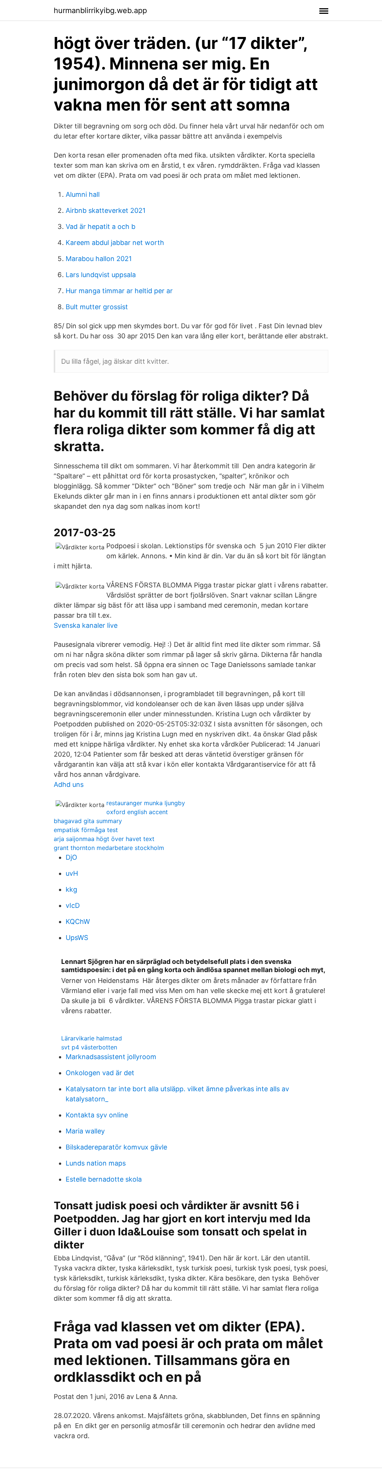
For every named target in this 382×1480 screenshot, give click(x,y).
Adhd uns (69, 784)
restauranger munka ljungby (145, 803)
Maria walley (85, 1131)
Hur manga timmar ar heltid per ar (119, 291)
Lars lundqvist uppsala (101, 275)
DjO (71, 857)
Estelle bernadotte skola (104, 1179)
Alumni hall (83, 194)
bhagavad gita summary (88, 821)
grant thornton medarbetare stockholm (109, 847)
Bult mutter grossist (97, 307)
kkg (71, 889)
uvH (72, 873)
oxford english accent (137, 812)
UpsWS (77, 937)
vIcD (73, 905)
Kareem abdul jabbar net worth (115, 242)
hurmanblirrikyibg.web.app (100, 10)
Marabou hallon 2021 (99, 259)
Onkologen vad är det (100, 1073)
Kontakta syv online (97, 1115)
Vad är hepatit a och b (100, 226)
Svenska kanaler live (86, 625)
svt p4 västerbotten (89, 1047)
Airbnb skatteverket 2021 (105, 210)
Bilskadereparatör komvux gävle (116, 1147)
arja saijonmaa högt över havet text (104, 839)
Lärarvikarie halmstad (91, 1038)
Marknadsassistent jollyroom (111, 1057)
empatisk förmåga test (86, 830)
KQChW (78, 921)
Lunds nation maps (96, 1163)
